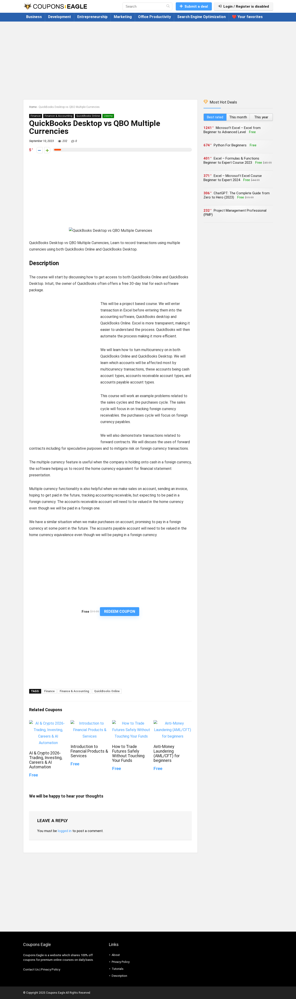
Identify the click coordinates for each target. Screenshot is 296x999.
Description (119, 975)
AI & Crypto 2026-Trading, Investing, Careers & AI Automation (45, 760)
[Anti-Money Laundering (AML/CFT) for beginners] (173, 723)
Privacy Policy (50, 969)
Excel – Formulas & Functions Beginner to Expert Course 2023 (231, 160)
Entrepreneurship (92, 17)
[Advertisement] (148, 58)
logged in (64, 831)
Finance (36, 115)
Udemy (108, 115)
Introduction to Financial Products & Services (89, 751)
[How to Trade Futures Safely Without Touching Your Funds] (131, 723)
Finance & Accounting (58, 115)
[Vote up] (47, 150)
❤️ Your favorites (247, 17)
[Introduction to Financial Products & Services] (90, 723)
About (116, 955)
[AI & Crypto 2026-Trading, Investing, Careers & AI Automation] (48, 723)
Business (34, 17)
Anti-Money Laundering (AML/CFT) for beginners (167, 753)
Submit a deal (196, 6)
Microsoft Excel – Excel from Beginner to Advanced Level (232, 130)
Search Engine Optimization (201, 17)
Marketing (123, 17)
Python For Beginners (230, 145)
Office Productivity (154, 17)
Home (33, 107)
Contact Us (31, 969)
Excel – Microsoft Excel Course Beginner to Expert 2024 (233, 178)
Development (59, 17)
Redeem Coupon (119, 611)
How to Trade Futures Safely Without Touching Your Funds (128, 753)
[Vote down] (39, 150)
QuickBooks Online (88, 115)
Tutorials (117, 969)
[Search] (168, 6)
